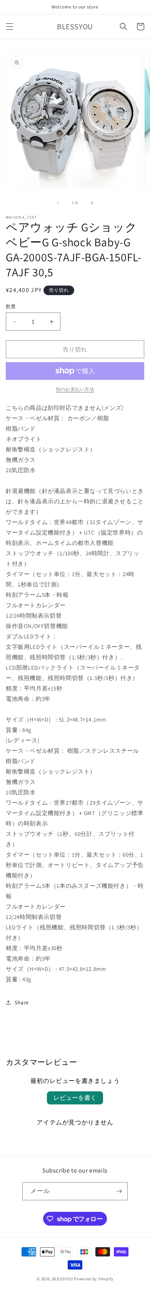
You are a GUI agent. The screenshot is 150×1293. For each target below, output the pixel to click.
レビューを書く (75, 1098)
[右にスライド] (91, 202)
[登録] (118, 1191)
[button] (9, 26)
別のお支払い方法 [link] (75, 389)
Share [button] (22, 1002)
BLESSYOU (62, 1278)
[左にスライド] (58, 202)
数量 (11, 306)
